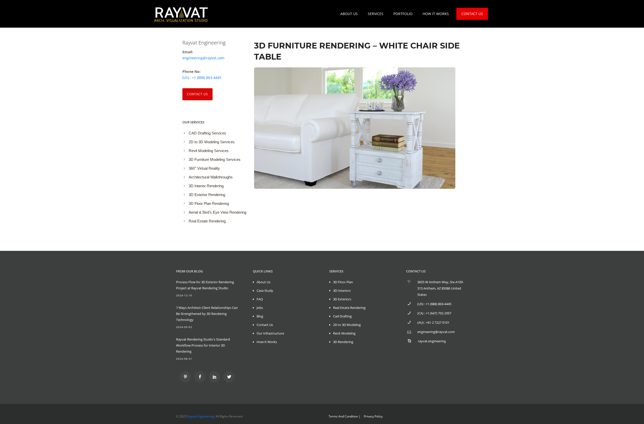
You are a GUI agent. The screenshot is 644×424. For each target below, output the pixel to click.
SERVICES (375, 13)
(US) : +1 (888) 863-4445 (201, 77)
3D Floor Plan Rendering (209, 203)
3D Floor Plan (343, 282)
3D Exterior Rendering (207, 195)
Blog (260, 316)
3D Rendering (343, 342)
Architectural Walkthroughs (211, 177)
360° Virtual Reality (204, 168)
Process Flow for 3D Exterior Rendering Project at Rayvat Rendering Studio (205, 285)
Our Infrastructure (270, 333)
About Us (263, 282)
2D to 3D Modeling (347, 324)
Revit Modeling (344, 333)
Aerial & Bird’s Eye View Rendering (217, 212)
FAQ (260, 299)
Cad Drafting (342, 316)
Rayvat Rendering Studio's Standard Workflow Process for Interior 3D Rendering (203, 345)
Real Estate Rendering (207, 221)
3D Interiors (342, 290)
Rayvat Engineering (200, 416)
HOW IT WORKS (436, 13)
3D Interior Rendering (206, 186)
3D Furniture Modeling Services (214, 159)
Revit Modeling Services (209, 151)
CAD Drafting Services (207, 133)
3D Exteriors (342, 299)
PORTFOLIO (403, 13)
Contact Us (197, 94)
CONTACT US (472, 13)
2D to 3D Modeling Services (212, 142)
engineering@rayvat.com (203, 58)
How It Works (267, 342)
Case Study (265, 290)
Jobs (260, 307)
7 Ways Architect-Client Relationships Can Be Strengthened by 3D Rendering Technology (207, 313)
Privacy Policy (373, 416)
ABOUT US (349, 13)
